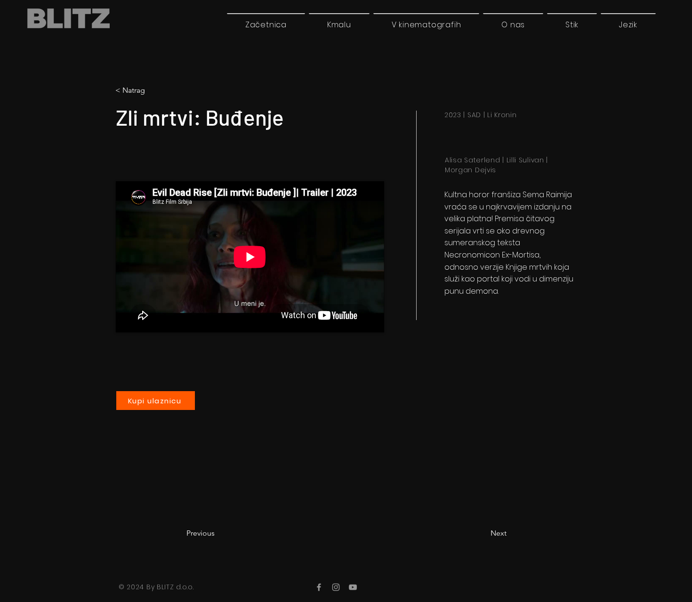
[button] (628, 24)
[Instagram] (336, 587)
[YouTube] (353, 587)
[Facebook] (319, 587)
